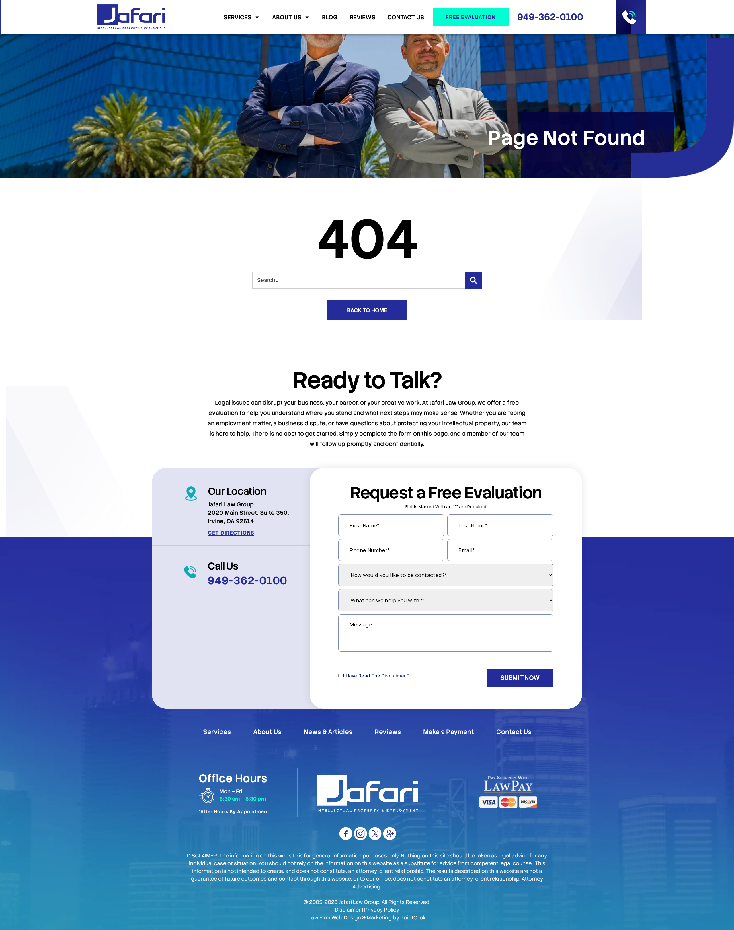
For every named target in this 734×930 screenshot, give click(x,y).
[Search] (473, 280)
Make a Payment (448, 732)
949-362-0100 (550, 17)
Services (237, 17)
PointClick (413, 917)
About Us (286, 17)
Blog (329, 17)
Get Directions (231, 532)
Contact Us (405, 17)
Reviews (362, 17)
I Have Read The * (376, 675)
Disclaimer (393, 676)
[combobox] (358, 280)
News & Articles (328, 732)
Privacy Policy (381, 909)
